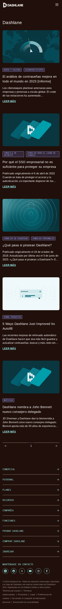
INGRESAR (8, 551)
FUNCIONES (9, 520)
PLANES (7, 489)
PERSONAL (8, 479)
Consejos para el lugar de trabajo (41, 154)
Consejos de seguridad (16, 238)
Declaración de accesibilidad (26, 602)
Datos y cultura (12, 70)
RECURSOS (8, 500)
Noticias (8, 400)
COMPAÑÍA (8, 510)
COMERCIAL (9, 469)
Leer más (9, 101)
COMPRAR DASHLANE (14, 541)
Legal (32, 594)
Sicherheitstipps (34, 70)
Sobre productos (12, 317)
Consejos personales (43, 238)
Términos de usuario (12, 591)
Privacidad (22, 594)
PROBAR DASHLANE (13, 531)
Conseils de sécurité (10, 154)
